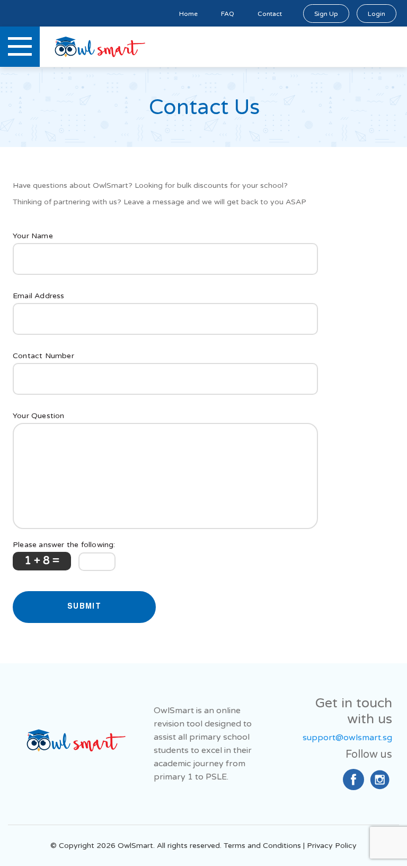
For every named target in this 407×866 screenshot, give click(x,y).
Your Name (33, 235)
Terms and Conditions (262, 845)
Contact (270, 14)
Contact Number (43, 355)
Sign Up (326, 14)
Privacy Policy (332, 845)
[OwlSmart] (74, 743)
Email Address (39, 295)
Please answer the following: (64, 544)
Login (376, 14)
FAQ (227, 14)
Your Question (39, 415)
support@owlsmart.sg (347, 737)
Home (188, 14)
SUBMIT (84, 607)
